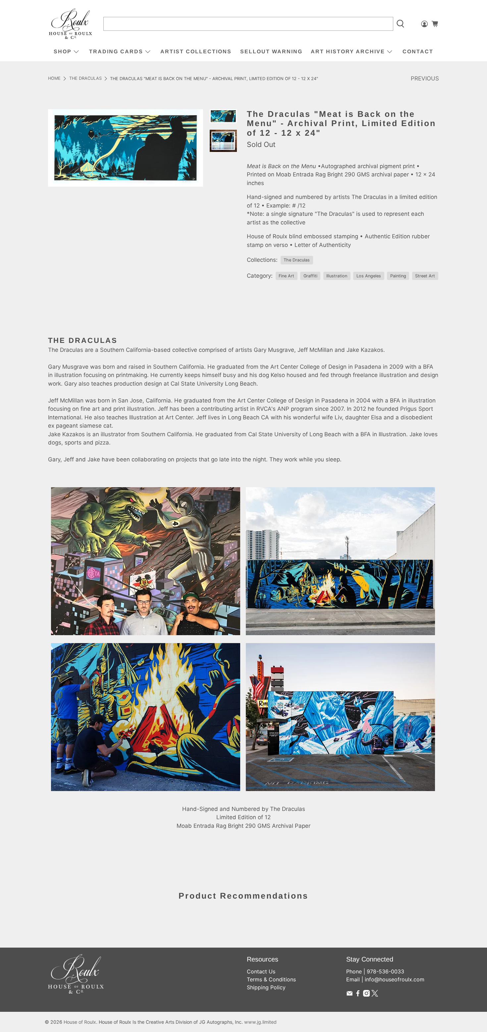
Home (54, 78)
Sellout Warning (271, 51)
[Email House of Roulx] (349, 994)
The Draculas (85, 78)
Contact (418, 51)
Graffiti (310, 275)
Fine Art (286, 275)
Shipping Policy (266, 987)
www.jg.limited (260, 1022)
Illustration (336, 275)
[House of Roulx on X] (374, 994)
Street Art (425, 275)
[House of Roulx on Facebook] (357, 994)
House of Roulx (80, 1022)
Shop (63, 51)
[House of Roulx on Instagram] (366, 994)
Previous (425, 78)
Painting (398, 275)
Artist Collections (196, 51)
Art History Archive (348, 51)
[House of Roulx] (70, 24)
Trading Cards (116, 51)
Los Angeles (368, 275)
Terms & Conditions (271, 979)
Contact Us (261, 971)
